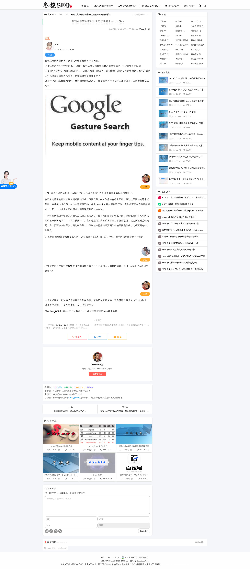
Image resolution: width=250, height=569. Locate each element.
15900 (189, 94)
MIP (102, 557)
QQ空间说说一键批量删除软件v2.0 (177, 204)
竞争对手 (73, 311)
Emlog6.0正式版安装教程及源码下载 (178, 249)
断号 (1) (178, 21)
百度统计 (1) (164, 50)
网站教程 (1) (164, 36)
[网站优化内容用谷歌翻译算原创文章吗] (134, 434)
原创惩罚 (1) (164, 54)
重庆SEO (51, 14)
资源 (75, 266)
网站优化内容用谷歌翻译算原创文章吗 (134, 446)
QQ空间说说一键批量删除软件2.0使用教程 (188, 179)
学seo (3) (179, 50)
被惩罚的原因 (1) (182, 40)
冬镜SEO (124, 561)
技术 (102, 199)
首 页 (86, 5)
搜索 (70, 266)
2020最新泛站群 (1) (181, 45)
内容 (95, 61)
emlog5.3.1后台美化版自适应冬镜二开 (179, 217)
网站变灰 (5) (196, 54)
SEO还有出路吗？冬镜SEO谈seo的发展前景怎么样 (192, 123)
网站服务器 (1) (197, 40)
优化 (91, 61)
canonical (101, 204)
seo (132, 266)
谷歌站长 (79, 387)
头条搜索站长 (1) (197, 26)
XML (110, 557)
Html (117, 557)
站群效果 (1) (196, 31)
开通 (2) (163, 21)
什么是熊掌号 (97, 475)
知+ (49, 193)
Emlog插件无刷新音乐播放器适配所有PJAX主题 (183, 256)
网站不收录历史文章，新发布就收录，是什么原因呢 (64, 475)
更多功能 (188, 5)
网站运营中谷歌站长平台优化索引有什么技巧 (91, 14)
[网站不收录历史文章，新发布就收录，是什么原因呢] (61, 463)
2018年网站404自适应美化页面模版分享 (180, 243)
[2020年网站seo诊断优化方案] (61, 434)
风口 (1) (178, 26)
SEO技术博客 (151, 5)
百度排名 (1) (164, 40)
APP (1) (163, 64)
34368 (189, 139)
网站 (79, 199)
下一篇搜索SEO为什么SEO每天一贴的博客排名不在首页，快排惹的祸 (124, 409)
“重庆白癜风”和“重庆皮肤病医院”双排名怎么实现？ (192, 145)
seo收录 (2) (195, 50)
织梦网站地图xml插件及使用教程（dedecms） (183, 230)
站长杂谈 (172, 5)
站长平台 (65, 61)
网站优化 (69, 387)
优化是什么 (68, 193)
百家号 (90, 266)
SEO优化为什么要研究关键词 (182, 112)
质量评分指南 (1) (182, 54)
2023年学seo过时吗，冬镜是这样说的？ (187, 78)
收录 (106, 66)
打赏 (118, 337)
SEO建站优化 (128, 5)
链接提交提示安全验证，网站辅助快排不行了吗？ (191, 168)
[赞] (56, 531)
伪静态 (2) (179, 64)
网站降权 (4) (196, 36)
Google (53, 311)
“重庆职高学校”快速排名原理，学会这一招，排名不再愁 (194, 134)
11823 (188, 83)
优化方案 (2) (180, 59)
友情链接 (51, 542)
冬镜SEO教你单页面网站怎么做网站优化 (180, 236)
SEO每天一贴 (144, 29)
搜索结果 (68, 300)
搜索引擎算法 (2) (197, 45)
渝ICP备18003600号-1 (139, 561)
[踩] (60, 531)
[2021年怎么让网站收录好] (98, 434)
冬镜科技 (62, 548)
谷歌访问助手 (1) (166, 45)
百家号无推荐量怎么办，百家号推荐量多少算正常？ (192, 101)
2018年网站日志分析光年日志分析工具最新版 (182, 269)
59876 (189, 183)
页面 (115, 193)
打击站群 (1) (196, 21)
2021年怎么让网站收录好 (97, 446)
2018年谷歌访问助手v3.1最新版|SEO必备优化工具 (185, 197)
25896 (189, 116)
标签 (108, 204)
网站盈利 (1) (164, 59)
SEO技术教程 (104, 5)
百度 (58, 266)
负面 (84, 300)
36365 (189, 150)
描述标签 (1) (180, 31)
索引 (79, 61)
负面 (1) (178, 36)
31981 (189, 127)
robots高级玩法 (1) (197, 64)
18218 (189, 105)
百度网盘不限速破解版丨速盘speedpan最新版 (182, 210)
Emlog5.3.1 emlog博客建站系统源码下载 (180, 223)
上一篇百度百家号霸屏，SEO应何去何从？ (70, 409)
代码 (51, 209)
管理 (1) (163, 31)
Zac (145, 187)
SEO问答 (63, 14)
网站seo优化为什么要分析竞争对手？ (186, 156)
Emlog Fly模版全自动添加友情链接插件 (179, 262)
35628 (189, 172)
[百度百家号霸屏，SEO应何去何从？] (134, 463)
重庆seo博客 (49, 548)
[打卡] (51, 531)
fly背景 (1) (163, 26)
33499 (189, 161)
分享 (98, 337)
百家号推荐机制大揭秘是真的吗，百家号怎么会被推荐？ (194, 89)
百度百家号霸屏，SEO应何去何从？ (134, 475)
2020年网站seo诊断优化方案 (61, 446)
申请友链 (199, 542)
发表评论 (144, 531)
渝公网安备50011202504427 (136, 557)
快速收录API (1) (197, 59)
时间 (58, 220)
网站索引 (90, 387)
